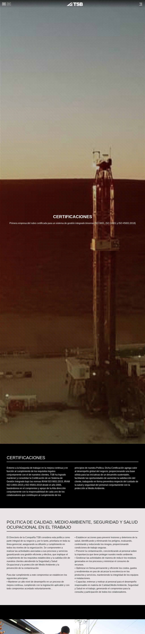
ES (4, 4)
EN (9, 4)
